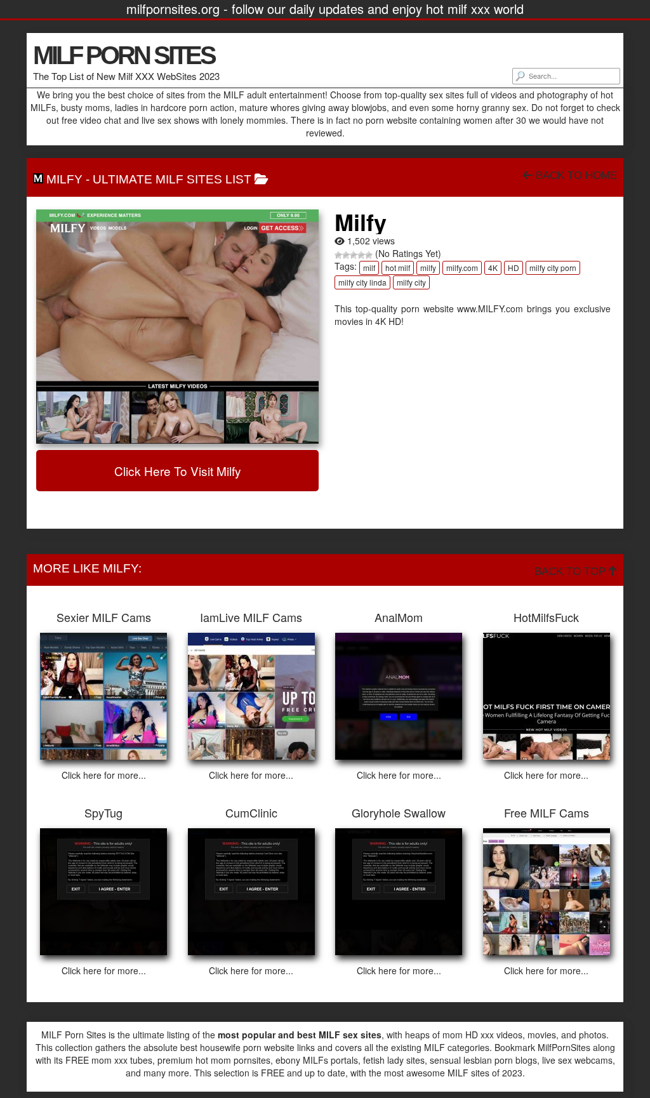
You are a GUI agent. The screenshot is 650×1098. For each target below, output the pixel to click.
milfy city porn (552, 267)
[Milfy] (177, 326)
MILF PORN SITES (124, 55)
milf (369, 267)
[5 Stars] (369, 255)
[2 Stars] (346, 255)
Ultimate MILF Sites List (172, 179)
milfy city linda (362, 282)
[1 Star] (338, 255)
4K (493, 267)
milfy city (411, 282)
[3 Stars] (353, 255)
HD (513, 267)
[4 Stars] (361, 255)
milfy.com (462, 267)
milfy (428, 267)
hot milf (397, 267)
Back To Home (575, 175)
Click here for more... (104, 775)
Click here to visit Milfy (177, 470)
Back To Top (571, 572)
